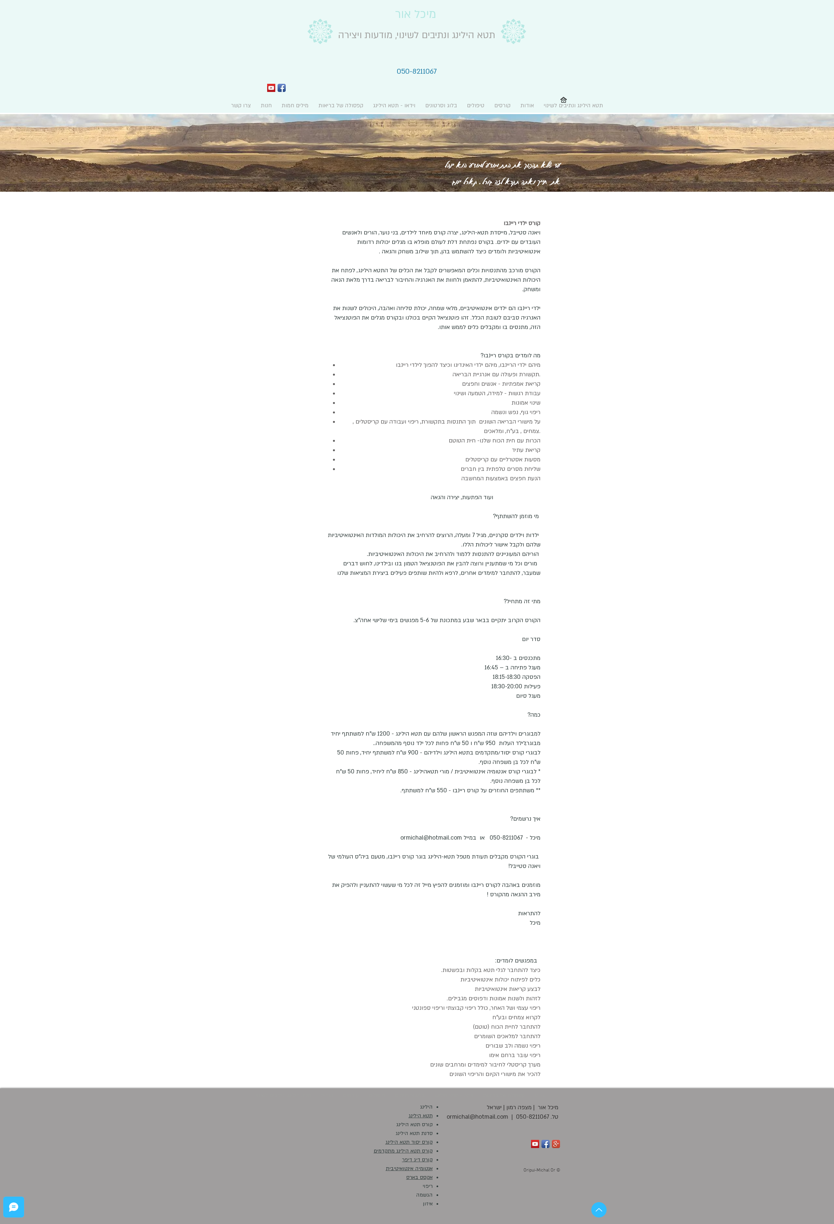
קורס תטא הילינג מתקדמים (403, 1151)
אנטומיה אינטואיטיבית (409, 1168)
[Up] (599, 1209)
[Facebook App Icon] (282, 88)
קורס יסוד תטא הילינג (409, 1142)
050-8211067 (532, 1117)
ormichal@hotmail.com (431, 838)
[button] (502, 105)
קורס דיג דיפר (417, 1159)
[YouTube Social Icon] (271, 88)
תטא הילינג (421, 1115)
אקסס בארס (419, 1177)
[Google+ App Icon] (556, 1144)
